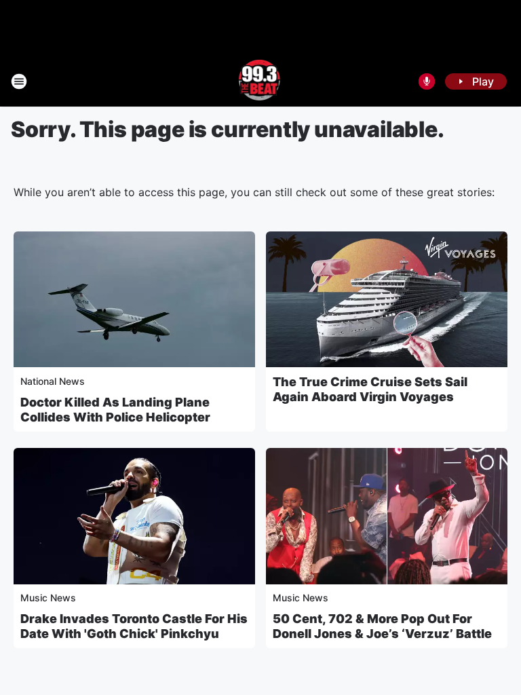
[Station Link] (261, 81)
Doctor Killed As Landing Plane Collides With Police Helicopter (115, 409)
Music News (48, 597)
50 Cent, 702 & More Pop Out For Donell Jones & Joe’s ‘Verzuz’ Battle (382, 626)
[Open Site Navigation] (19, 81)
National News (52, 381)
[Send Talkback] (427, 81)
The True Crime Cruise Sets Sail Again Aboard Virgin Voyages (370, 389)
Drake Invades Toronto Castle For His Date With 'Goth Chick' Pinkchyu (134, 626)
